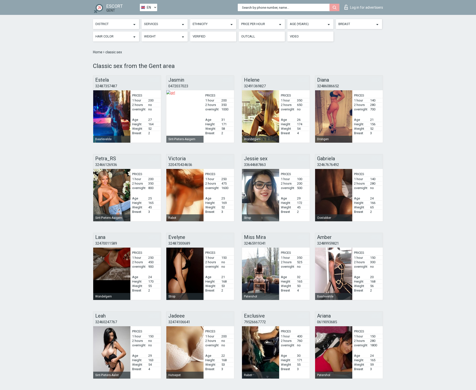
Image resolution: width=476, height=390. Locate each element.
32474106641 (179, 322)
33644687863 (255, 164)
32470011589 (106, 243)
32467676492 (328, 164)
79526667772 (255, 322)
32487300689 (179, 243)
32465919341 (255, 243)
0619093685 (327, 322)
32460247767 (106, 322)
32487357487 (106, 86)
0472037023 (178, 86)
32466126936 (106, 164)
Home (98, 52)
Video (294, 36)
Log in (366, 7)
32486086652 (328, 86)
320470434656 (180, 164)
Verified (199, 36)
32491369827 (255, 86)
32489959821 (328, 243)
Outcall (248, 36)
